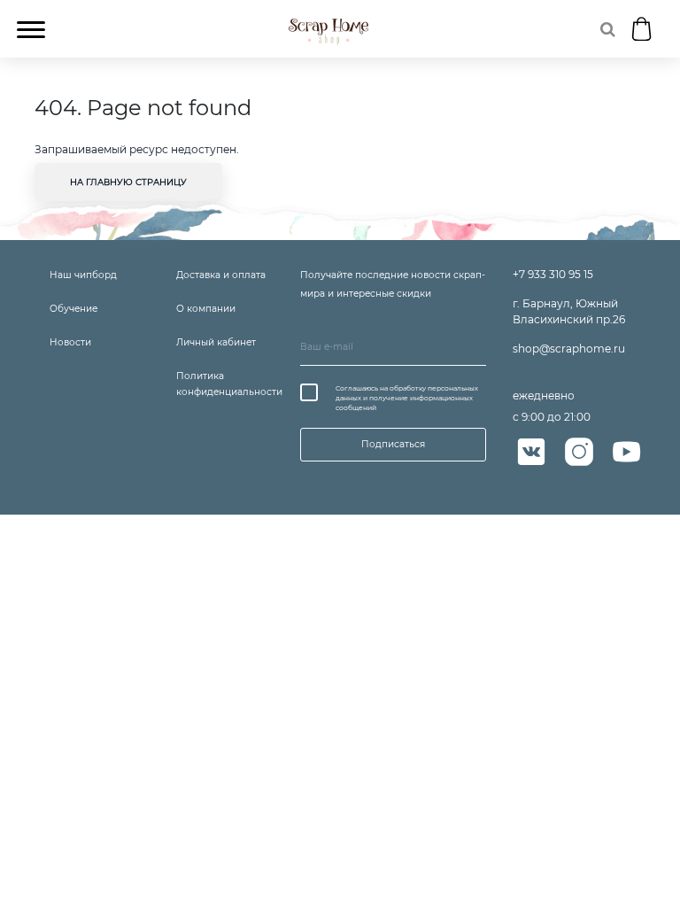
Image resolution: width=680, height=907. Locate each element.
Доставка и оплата (221, 275)
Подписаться (393, 444)
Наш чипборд (83, 275)
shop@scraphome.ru (569, 348)
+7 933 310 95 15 (553, 274)
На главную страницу (128, 182)
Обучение (73, 308)
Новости (70, 342)
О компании (206, 308)
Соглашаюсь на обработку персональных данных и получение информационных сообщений (407, 398)
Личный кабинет (216, 342)
